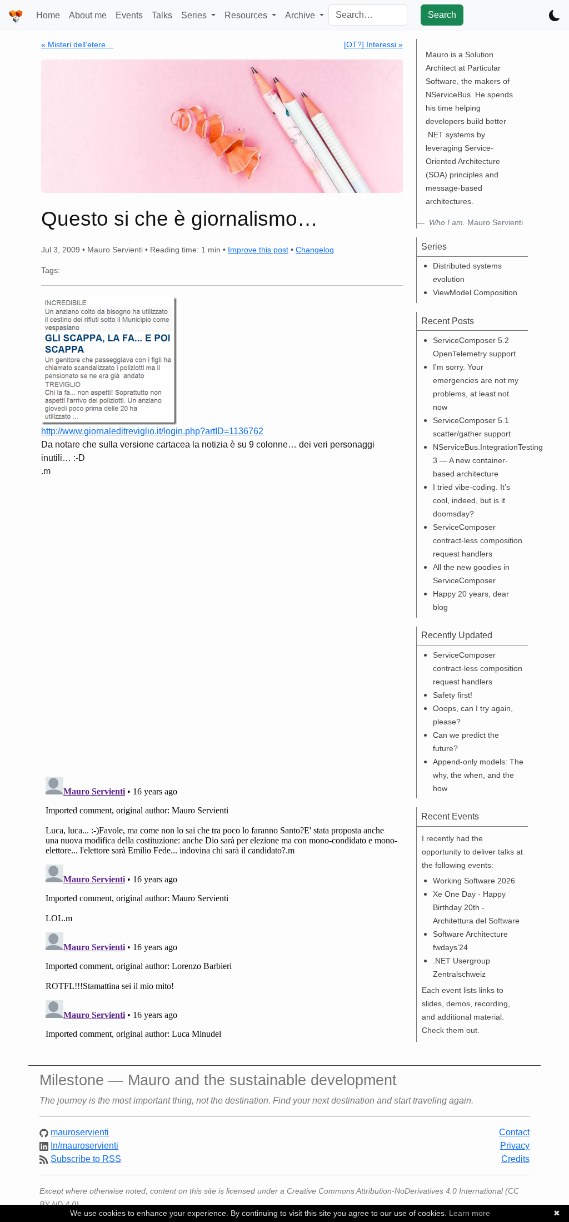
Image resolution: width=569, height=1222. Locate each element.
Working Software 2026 (474, 880)
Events (129, 15)
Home (48, 15)
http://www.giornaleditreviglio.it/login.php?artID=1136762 (152, 431)
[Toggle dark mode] (554, 15)
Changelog (315, 249)
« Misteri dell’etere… (77, 44)
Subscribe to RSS (86, 1159)
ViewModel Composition (475, 292)
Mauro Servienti (476, 222)
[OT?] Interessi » (373, 44)
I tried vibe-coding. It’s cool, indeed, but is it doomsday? (471, 500)
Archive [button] (301, 15)
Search (442, 14)
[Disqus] (222, 623)
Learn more (469, 1213)
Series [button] (195, 15)
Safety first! (452, 695)
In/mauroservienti (84, 1145)
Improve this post (258, 249)
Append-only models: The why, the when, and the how (478, 775)
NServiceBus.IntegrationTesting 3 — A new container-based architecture (488, 460)
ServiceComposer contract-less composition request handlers (477, 540)
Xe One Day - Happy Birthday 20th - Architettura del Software (476, 907)
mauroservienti (80, 1132)
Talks (162, 15)
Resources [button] (246, 15)
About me (88, 15)
